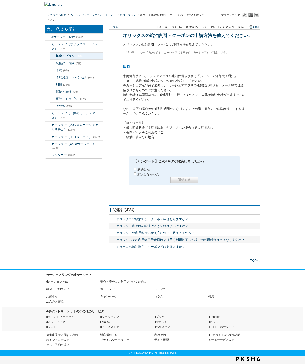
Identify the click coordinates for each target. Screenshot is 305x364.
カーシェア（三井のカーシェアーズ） (74, 115)
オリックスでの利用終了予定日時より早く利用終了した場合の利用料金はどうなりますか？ (180, 240)
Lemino (105, 322)
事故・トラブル (71, 99)
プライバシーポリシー (114, 339)
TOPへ (255, 260)
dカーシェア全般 (67, 37)
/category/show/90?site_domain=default (48, 144)
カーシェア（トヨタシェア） (75, 137)
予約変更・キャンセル (75, 77)
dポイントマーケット (60, 316)
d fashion (214, 316)
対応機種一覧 (109, 335)
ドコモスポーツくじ (221, 326)
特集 (211, 296)
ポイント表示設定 (57, 339)
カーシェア (107, 289)
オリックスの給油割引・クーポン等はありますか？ (152, 219)
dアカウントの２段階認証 (225, 335)
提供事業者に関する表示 (62, 335)
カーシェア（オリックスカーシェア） (93, 15)
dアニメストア (109, 326)
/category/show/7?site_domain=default (48, 155)
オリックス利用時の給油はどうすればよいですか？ (152, 226)
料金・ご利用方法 (57, 289)
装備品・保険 (68, 63)
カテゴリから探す (55, 15)
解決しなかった (148, 174)
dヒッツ (213, 322)
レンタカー (63, 155)
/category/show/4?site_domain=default (48, 113)
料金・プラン (128, 15)
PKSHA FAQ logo (248, 359)
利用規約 (160, 335)
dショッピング (109, 316)
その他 (64, 106)
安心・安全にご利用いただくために (123, 281)
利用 (63, 84)
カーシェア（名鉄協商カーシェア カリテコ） (76, 127)
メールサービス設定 (221, 339)
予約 (62, 70)
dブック (159, 316)
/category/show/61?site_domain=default (48, 137)
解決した (143, 169)
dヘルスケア (162, 326)
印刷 (256, 27)
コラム (158, 296)
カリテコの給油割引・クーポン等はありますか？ (150, 246)
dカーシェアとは (57, 281)
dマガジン (160, 322)
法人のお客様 (55, 301)
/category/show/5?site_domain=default (48, 125)
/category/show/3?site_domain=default (48, 44)
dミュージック (55, 322)
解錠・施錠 (67, 91)
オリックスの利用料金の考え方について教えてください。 (157, 233)
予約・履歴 (161, 339)
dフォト (51, 326)
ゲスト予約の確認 (57, 345)
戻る (115, 27)
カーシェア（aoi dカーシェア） (73, 145)
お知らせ (52, 296)
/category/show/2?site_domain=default (48, 37)
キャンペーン (109, 296)
